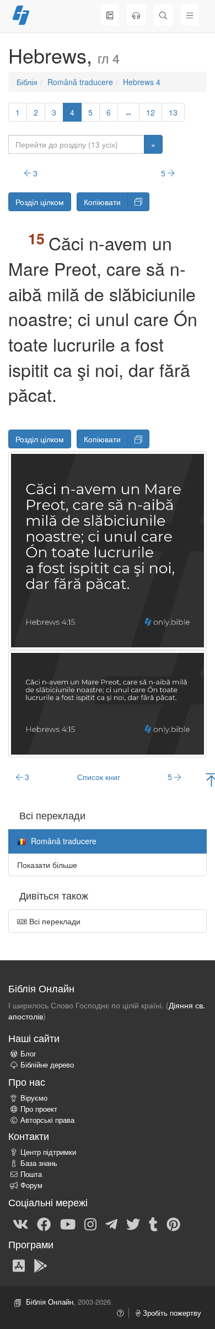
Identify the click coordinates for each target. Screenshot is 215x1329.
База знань (38, 1163)
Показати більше (47, 864)
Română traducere (80, 81)
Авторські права (47, 1120)
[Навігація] (189, 14)
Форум (31, 1185)
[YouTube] (68, 1223)
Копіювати (102, 201)
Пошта (31, 1174)
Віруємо (33, 1098)
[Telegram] (111, 1223)
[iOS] (19, 1265)
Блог (28, 1054)
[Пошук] (163, 14)
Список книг (98, 776)
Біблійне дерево (47, 1065)
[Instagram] (90, 1223)
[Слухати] (136, 14)
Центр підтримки (48, 1152)
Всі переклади (53, 921)
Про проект (38, 1109)
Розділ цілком (39, 201)
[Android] (40, 1265)
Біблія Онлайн (49, 1302)
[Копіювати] (138, 201)
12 (150, 112)
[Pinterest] (173, 1223)
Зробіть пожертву (171, 1313)
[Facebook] (44, 1223)
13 (173, 112)
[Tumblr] (153, 1223)
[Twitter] (133, 1223)
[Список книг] (110, 14)
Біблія (27, 81)
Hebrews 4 (141, 81)
